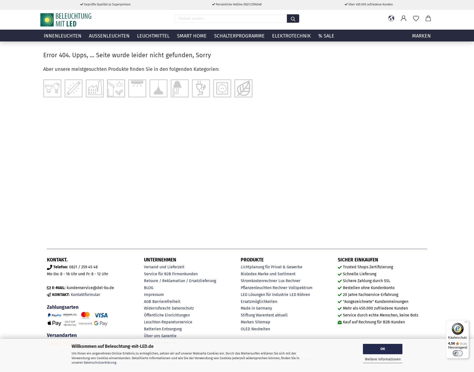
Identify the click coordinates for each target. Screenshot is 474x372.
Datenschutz (183, 308)
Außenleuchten (109, 36)
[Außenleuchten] (116, 88)
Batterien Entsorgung (163, 329)
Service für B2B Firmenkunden (171, 274)
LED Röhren (300, 294)
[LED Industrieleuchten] (95, 88)
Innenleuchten (62, 36)
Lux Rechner (289, 280)
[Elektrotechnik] (201, 88)
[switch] (458, 353)
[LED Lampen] (52, 88)
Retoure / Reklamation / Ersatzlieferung (180, 280)
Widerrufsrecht (157, 308)
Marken (247, 322)
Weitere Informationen (383, 359)
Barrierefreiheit (166, 301)
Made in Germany (256, 308)
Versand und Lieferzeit (164, 267)
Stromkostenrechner (259, 280)
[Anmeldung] (403, 18)
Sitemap (262, 322)
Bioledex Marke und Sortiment (268, 274)
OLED (245, 329)
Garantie (169, 335)
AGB (147, 301)
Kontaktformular (85, 294)
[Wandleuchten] (180, 88)
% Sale (326, 36)
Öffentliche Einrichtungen (167, 315)
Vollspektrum (301, 287)
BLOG (148, 287)
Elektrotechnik (291, 36)
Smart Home (192, 36)
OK (382, 349)
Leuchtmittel (153, 36)
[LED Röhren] (73, 88)
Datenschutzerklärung (100, 362)
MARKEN (421, 36)
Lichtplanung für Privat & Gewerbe (271, 267)
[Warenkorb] (428, 18)
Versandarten (62, 335)
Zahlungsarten (63, 307)
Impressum (154, 294)
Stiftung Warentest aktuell (264, 315)
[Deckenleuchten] (137, 88)
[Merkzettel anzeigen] (416, 18)
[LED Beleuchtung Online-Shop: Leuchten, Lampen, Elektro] (66, 20)
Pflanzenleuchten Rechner (264, 287)
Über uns (152, 335)
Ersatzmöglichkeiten (259, 301)
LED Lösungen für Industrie (264, 294)
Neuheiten (260, 329)
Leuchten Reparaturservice (168, 322)
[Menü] (466, 323)
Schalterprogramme (239, 36)
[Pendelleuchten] (158, 88)
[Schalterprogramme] (222, 88)
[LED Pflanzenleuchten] (243, 88)
